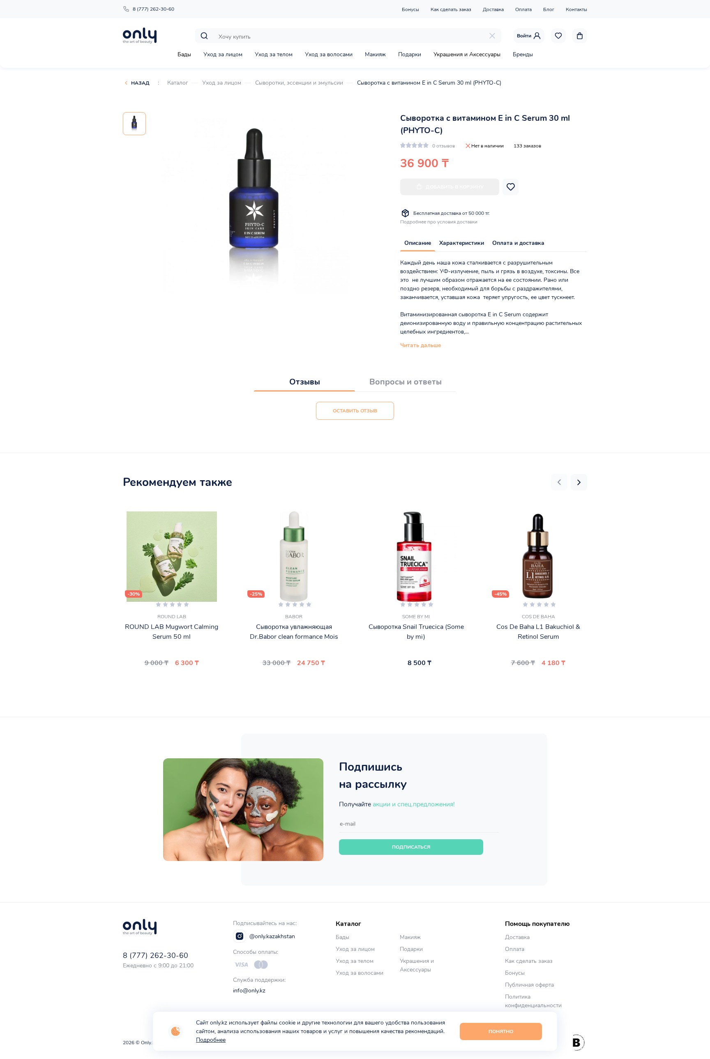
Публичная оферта (529, 985)
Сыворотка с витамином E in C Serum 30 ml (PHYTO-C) (429, 83)
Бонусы (410, 9)
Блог (548, 9)
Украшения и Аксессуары (466, 54)
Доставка (493, 9)
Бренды (523, 54)
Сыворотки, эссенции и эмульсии (299, 83)
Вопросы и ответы (405, 381)
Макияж (375, 54)
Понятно (501, 1031)
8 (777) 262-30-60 (153, 9)
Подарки (409, 54)
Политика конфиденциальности (533, 1001)
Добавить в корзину (455, 187)
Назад (140, 83)
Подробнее (211, 1040)
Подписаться (411, 847)
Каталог (177, 83)
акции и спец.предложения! (414, 804)
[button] (559, 482)
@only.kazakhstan (272, 936)
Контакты (576, 9)
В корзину (168, 682)
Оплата (523, 9)
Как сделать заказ (451, 9)
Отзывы (304, 381)
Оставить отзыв (355, 410)
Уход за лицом (222, 54)
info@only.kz (249, 991)
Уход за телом (274, 54)
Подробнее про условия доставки (438, 222)
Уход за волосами (329, 54)
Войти (524, 35)
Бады (184, 54)
